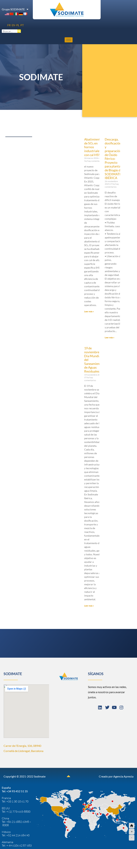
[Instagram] (121, 707)
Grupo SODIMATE (13, 9)
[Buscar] (19, 31)
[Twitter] (107, 707)
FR (9, 25)
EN (13, 25)
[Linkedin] (100, 707)
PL (17, 25)
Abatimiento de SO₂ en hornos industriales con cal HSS (93, 147)
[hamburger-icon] (69, 39)
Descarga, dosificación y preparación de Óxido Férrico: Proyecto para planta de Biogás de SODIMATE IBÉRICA (113, 158)
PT (22, 25)
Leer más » (89, 311)
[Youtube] (114, 707)
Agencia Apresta (123, 776)
